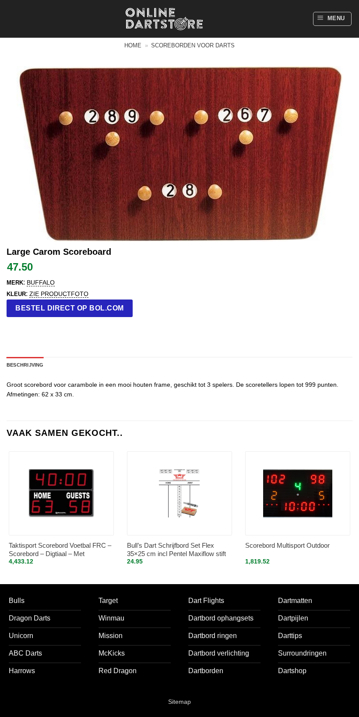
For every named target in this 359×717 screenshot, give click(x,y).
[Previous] (7, 515)
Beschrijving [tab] (25, 364)
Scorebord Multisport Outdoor (287, 545)
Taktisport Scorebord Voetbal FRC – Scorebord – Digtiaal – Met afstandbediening (60, 550)
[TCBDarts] (164, 19)
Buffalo (41, 282)
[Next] (352, 515)
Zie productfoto (58, 293)
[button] (332, 19)
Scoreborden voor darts (193, 45)
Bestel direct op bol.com (69, 308)
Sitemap (179, 701)
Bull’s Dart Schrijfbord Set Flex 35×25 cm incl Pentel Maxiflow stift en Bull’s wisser (176, 550)
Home (132, 45)
